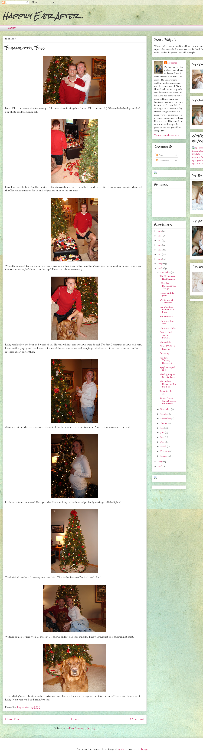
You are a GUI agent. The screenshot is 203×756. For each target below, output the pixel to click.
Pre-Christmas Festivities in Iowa (167, 310)
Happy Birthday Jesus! (167, 294)
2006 (160, 466)
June (162, 432)
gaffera (123, 749)
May (162, 437)
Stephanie (172, 63)
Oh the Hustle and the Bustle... (166, 335)
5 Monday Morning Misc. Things (168, 286)
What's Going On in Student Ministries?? (168, 401)
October (164, 414)
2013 (160, 245)
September (165, 418)
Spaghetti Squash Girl (168, 369)
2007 (160, 462)
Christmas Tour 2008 (167, 323)
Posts (160, 155)
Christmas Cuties (168, 328)
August (164, 423)
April (163, 442)
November (165, 409)
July (162, 428)
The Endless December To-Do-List (168, 384)
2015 (160, 236)
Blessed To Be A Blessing (167, 348)
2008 (160, 268)
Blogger (145, 749)
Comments (163, 160)
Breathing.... (166, 353)
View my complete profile (166, 135)
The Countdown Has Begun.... (167, 278)
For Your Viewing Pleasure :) (166, 360)
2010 (160, 259)
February (164, 451)
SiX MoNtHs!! (167, 316)
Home (11, 28)
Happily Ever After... (43, 15)
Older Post (137, 719)
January (164, 456)
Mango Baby (166, 342)
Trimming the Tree (166, 393)
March (163, 446)
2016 (160, 231)
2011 (160, 254)
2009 (160, 263)
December (165, 272)
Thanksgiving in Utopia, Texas (167, 376)
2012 (160, 250)
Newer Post (12, 719)
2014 (160, 240)
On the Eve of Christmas (166, 301)
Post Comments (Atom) (82, 729)
